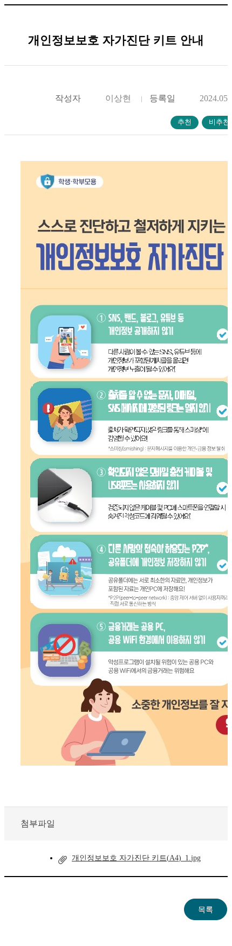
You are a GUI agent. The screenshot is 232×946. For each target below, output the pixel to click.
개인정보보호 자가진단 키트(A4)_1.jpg (136, 858)
